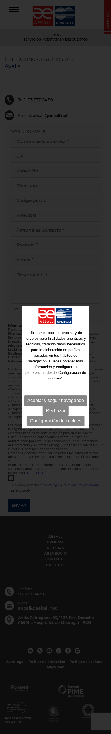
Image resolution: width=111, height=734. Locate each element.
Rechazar (55, 410)
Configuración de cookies (55, 420)
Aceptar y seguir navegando (55, 400)
